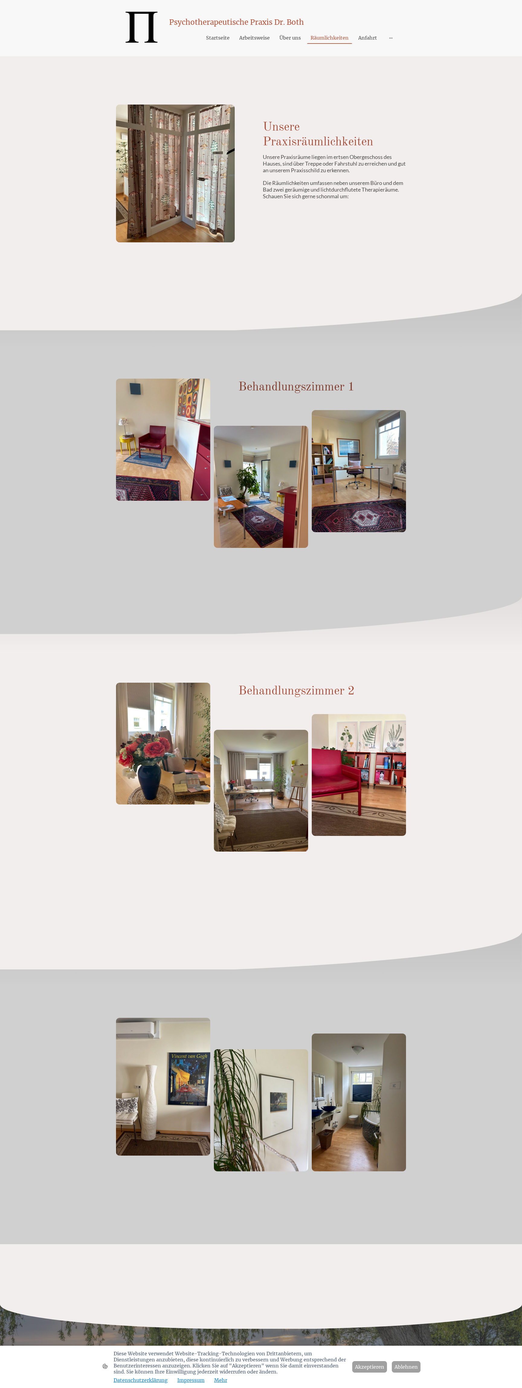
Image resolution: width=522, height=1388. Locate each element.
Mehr (220, 1380)
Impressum (191, 1380)
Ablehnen (406, 1367)
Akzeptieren (369, 1367)
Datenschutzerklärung (141, 1380)
